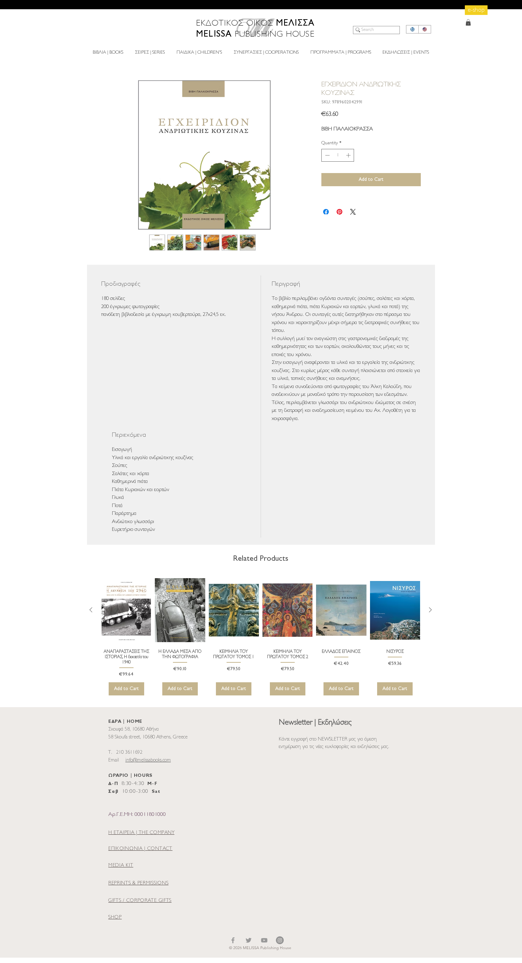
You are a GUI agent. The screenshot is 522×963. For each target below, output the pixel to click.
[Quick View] (126, 610)
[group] (261, 636)
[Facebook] (233, 940)
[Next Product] (430, 610)
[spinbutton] (338, 155)
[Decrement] (326, 155)
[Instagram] (280, 940)
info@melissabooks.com (148, 760)
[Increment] (349, 155)
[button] (468, 22)
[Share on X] (353, 212)
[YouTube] (264, 940)
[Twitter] (248, 940)
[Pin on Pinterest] (339, 212)
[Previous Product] (91, 610)
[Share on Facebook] (326, 212)
